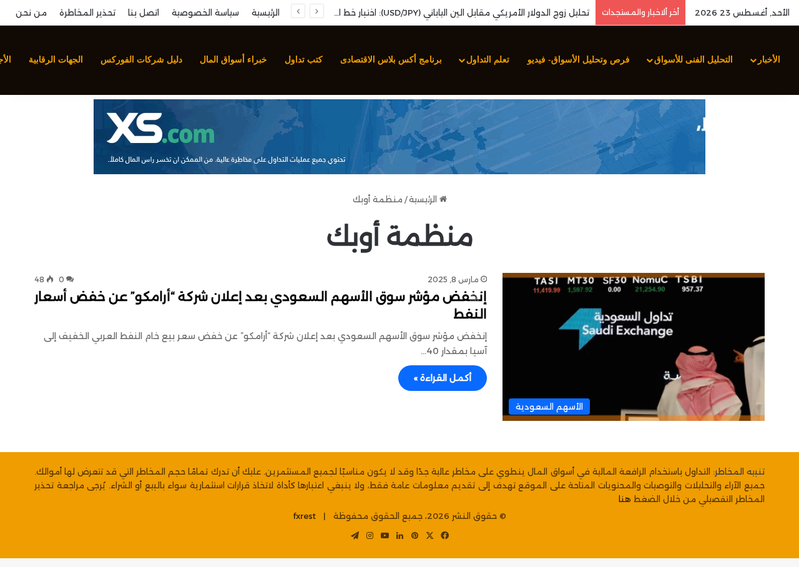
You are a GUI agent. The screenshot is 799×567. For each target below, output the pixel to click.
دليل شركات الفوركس (141, 59)
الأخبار (769, 59)
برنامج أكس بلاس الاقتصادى (391, 59)
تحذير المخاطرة (87, 12)
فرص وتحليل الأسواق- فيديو (578, 59)
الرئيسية (266, 12)
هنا (625, 499)
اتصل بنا (143, 12)
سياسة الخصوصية (205, 12)
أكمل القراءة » (442, 377)
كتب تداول (304, 59)
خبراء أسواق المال (233, 59)
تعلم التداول (487, 59)
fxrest (304, 516)
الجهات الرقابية (56, 59)
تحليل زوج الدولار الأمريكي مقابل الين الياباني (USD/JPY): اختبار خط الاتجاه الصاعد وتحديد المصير (409, 12)
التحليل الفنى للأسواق (693, 59)
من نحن (31, 12)
